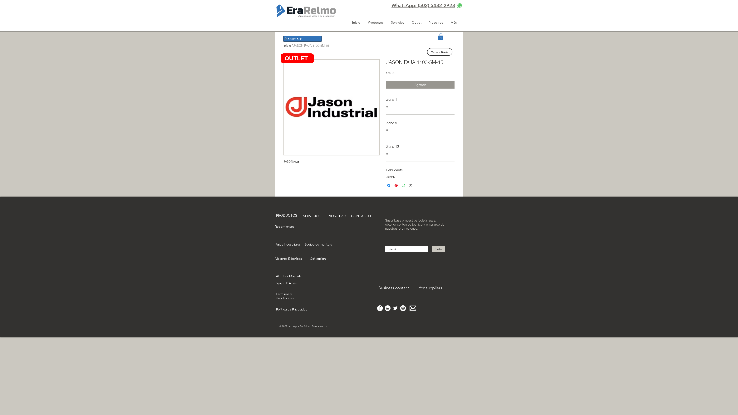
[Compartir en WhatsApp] (403, 185)
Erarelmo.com (319, 326)
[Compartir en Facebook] (388, 185)
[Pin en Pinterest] (396, 185)
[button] (441, 36)
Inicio (287, 45)
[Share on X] (410, 185)
